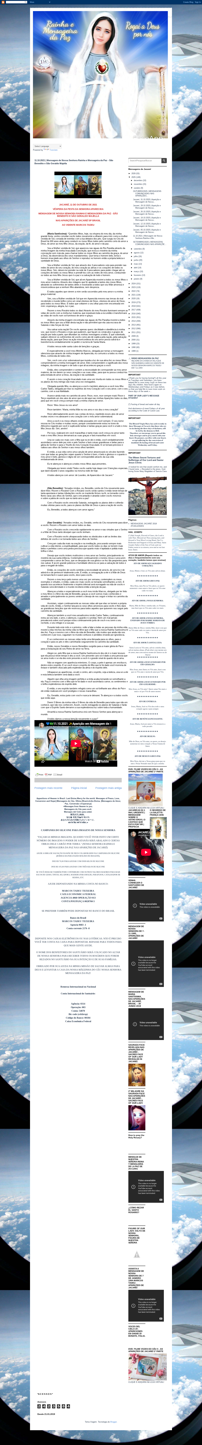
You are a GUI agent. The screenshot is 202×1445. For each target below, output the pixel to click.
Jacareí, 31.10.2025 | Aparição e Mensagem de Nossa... (147, 200)
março (137, 271)
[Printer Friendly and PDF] (48, 775)
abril (136, 268)
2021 (133, 295)
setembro (138, 249)
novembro (138, 184)
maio (136, 264)
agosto (137, 253)
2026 (133, 173)
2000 (133, 340)
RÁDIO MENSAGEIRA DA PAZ (145, 358)
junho (136, 260)
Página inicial (79, 788)
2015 (133, 317)
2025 (133, 177)
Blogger (113, 1422)
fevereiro (138, 275)
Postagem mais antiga (108, 788)
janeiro (137, 279)
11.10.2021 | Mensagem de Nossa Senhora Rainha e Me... (147, 237)
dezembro (138, 180)
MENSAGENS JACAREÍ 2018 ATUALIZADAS (144, 525)
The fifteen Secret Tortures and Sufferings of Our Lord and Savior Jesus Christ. (146, 460)
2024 (133, 283)
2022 (133, 291)
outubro (137, 188)
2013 (133, 325)
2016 (133, 313)
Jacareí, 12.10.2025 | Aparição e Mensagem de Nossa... (147, 225)
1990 (133, 347)
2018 (133, 306)
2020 (133, 298)
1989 (133, 351)
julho (136, 256)
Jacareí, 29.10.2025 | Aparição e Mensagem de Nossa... (147, 206)
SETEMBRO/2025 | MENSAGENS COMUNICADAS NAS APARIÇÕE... (149, 243)
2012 (133, 328)
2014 (133, 321)
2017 (133, 310)
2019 (133, 302)
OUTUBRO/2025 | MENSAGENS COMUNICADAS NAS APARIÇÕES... (147, 193)
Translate (54, 150)
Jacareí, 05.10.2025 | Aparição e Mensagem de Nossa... (147, 231)
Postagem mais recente (48, 788)
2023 (133, 287)
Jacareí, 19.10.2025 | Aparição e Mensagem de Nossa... (147, 219)
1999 (133, 343)
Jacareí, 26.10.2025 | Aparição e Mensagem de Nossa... (147, 212)
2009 (133, 336)
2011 (133, 332)
